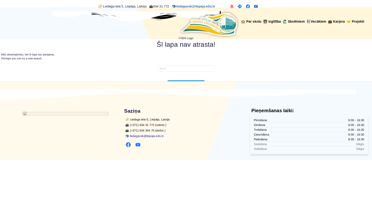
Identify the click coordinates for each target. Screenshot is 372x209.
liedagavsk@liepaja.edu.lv (196, 6)
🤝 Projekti (355, 21)
